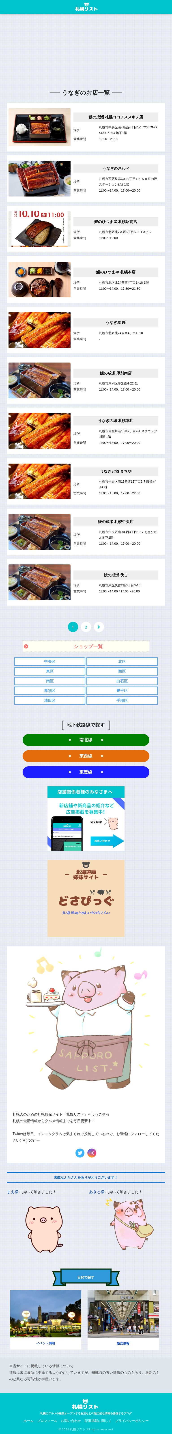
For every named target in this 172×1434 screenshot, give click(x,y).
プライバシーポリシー (132, 1421)
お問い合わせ (71, 1421)
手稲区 (122, 700)
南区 (50, 681)
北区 (122, 661)
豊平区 (122, 691)
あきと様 (96, 1192)
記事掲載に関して (98, 1421)
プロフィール (47, 1421)
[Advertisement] (86, 53)
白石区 (122, 681)
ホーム (29, 1421)
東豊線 (86, 772)
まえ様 (12, 1192)
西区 (122, 671)
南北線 (86, 739)
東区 (50, 671)
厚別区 (50, 691)
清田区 (50, 700)
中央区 (50, 661)
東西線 (86, 756)
